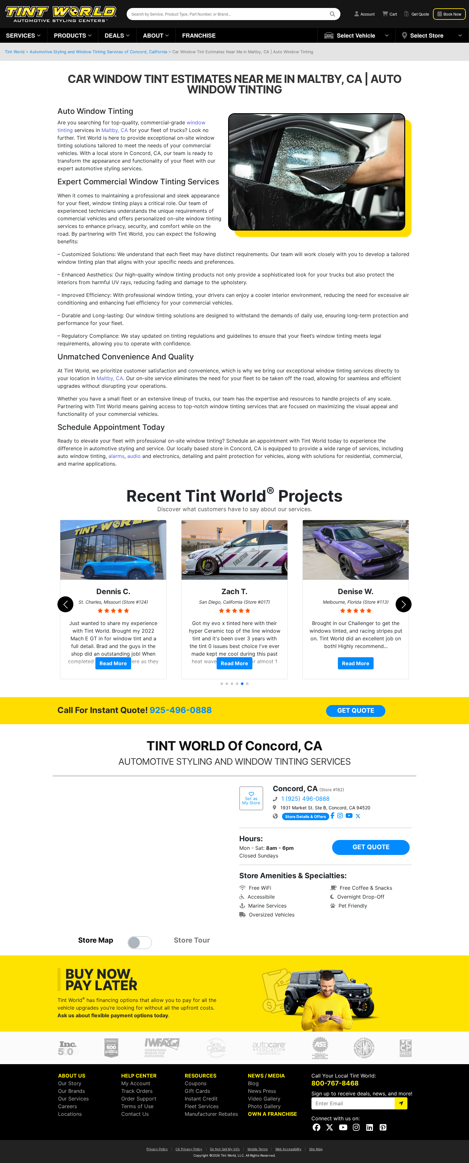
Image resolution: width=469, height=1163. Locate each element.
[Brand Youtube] (349, 816)
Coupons (195, 1083)
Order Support (138, 1098)
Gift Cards (197, 1091)
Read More (113, 663)
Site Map (316, 1149)
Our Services (73, 1098)
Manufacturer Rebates (211, 1114)
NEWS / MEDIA (266, 1075)
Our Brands (71, 1091)
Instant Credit (201, 1098)
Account (367, 14)
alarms (116, 456)
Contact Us (135, 1114)
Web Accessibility (288, 1149)
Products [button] (70, 35)
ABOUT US (71, 1075)
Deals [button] (114, 35)
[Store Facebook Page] (333, 816)
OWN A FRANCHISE (272, 1114)
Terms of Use (137, 1106)
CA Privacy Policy (188, 1149)
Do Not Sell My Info (225, 1149)
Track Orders (137, 1091)
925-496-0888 (181, 710)
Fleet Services (202, 1106)
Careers (67, 1106)
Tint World (15, 51)
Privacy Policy (157, 1149)
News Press (262, 1091)
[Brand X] (358, 816)
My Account (135, 1083)
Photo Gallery (264, 1106)
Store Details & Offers (305, 816)
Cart (393, 14)
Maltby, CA (114, 130)
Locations (70, 1114)
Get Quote (355, 710)
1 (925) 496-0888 (305, 798)
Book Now (452, 14)
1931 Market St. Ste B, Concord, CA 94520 (325, 807)
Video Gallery (264, 1098)
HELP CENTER (139, 1075)
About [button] (153, 35)
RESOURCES (200, 1075)
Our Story (69, 1083)
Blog (253, 1083)
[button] (357, 35)
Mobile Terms (258, 1149)
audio (134, 456)
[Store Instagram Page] (340, 816)
